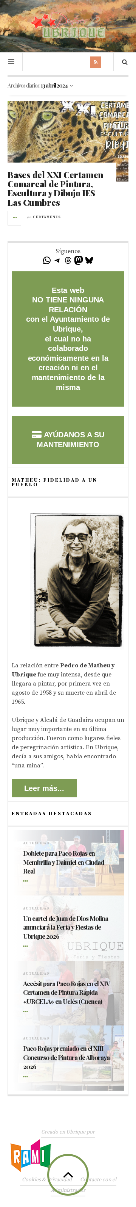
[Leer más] (27, 881)
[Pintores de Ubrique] (68, 25)
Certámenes (47, 217)
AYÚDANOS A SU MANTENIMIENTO (70, 440)
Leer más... (44, 788)
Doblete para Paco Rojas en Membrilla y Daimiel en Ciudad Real (63, 862)
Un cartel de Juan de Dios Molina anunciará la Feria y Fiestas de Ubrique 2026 (65, 927)
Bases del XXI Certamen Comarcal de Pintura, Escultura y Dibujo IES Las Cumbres (55, 188)
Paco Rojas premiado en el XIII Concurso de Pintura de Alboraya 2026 (66, 1057)
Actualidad (36, 843)
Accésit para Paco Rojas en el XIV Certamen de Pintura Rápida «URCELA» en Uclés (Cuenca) (66, 992)
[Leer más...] (15, 218)
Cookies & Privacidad (47, 1179)
